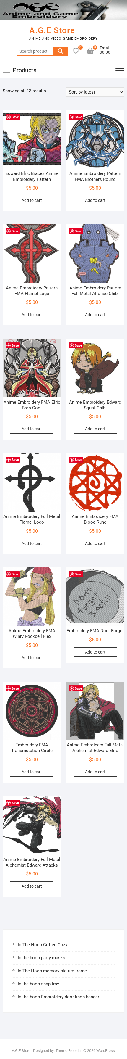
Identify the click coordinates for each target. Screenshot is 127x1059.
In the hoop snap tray (38, 983)
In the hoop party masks (41, 957)
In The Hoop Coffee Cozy (42, 944)
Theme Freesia (68, 1050)
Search (60, 51)
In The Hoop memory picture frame (52, 970)
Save (15, 117)
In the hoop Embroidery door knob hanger (58, 997)
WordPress (105, 1050)
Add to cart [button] (32, 200)
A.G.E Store (52, 30)
